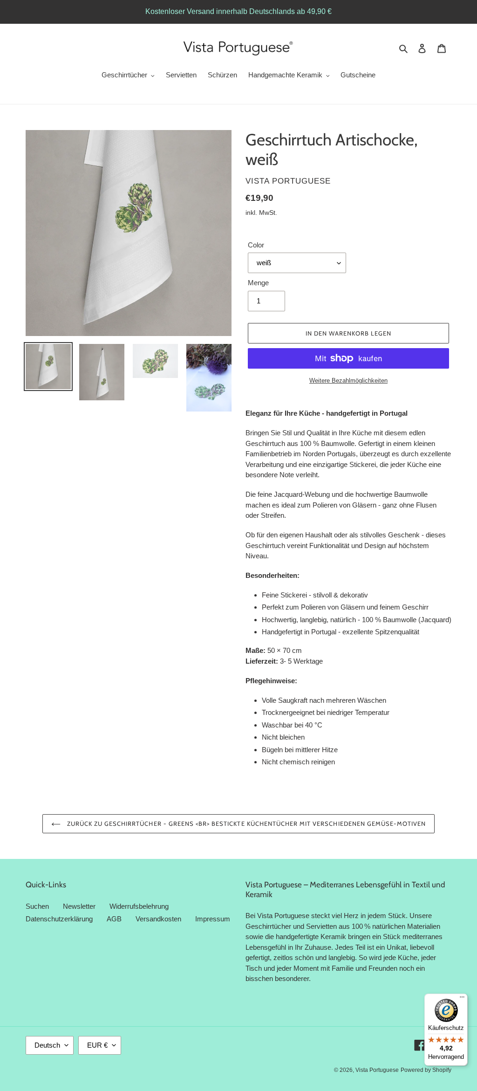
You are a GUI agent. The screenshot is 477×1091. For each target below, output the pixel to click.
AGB (114, 919)
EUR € (97, 1045)
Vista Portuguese (377, 1070)
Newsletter (79, 906)
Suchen (37, 906)
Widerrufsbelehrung (139, 906)
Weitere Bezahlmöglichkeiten (348, 380)
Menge (258, 283)
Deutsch (47, 1045)
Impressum (212, 919)
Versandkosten (158, 919)
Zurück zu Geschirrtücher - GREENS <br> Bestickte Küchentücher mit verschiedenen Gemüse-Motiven (245, 823)
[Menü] (462, 999)
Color (256, 245)
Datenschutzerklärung (59, 919)
